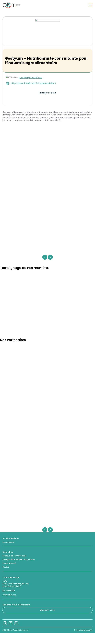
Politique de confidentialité (14, 556)
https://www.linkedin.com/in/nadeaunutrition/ (33, 83)
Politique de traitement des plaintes (18, 559)
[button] (41, 99)
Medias (5, 567)
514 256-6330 (8, 590)
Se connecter (8, 542)
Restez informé (9, 563)
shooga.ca (88, 630)
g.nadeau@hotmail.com (30, 77)
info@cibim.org (9, 595)
